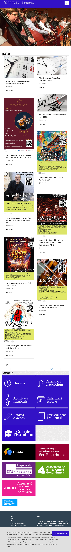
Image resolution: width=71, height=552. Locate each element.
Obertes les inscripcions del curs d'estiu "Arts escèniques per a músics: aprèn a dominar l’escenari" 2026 (51, 242)
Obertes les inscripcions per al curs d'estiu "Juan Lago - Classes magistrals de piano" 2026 (19, 220)
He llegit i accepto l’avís (60, 533)
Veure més (9, 91)
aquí (8, 546)
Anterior (19, 369)
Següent (52, 369)
